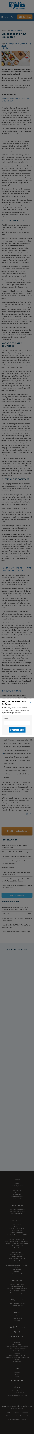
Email (6, 718)
